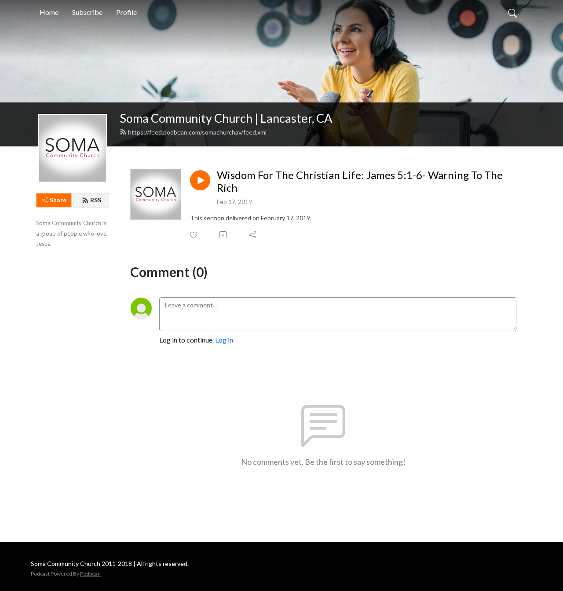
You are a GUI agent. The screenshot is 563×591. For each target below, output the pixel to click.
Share (58, 200)
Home (49, 12)
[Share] (253, 234)
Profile (126, 12)
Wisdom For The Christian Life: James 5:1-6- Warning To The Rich (360, 181)
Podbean (90, 573)
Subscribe (87, 12)
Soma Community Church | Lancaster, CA (226, 118)
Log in (224, 340)
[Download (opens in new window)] (224, 234)
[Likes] (194, 235)
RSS (95, 200)
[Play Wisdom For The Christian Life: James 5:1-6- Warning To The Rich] (200, 180)
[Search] (512, 12)
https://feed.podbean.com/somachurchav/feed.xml (197, 132)
